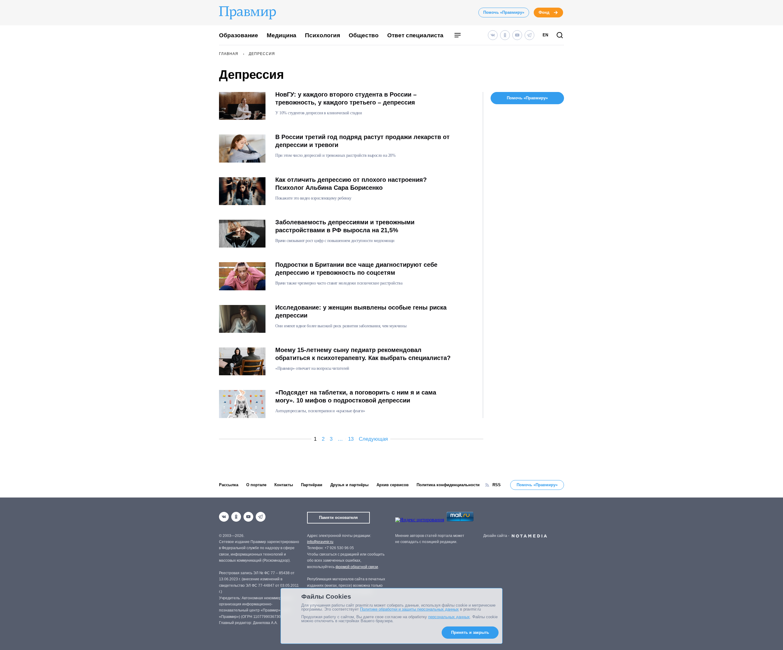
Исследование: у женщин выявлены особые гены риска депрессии (361, 311)
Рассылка (228, 485)
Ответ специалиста (415, 35)
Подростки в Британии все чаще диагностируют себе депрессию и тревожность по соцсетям (356, 268)
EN (545, 35)
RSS (496, 485)
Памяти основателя (338, 517)
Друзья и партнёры (349, 485)
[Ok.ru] (505, 35)
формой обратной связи (357, 567)
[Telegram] (529, 35)
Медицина (281, 35)
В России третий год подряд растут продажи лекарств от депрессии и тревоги (362, 141)
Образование (238, 35)
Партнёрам (311, 485)
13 (351, 439)
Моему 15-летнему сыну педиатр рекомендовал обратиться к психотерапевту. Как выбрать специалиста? (363, 354)
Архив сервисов (393, 485)
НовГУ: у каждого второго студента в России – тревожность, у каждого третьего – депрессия (346, 98)
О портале (256, 485)
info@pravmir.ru (320, 542)
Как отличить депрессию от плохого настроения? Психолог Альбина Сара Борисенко (351, 183)
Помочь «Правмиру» (503, 12)
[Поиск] (559, 35)
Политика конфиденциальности (448, 485)
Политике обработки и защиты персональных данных (409, 609)
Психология (322, 35)
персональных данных (449, 617)
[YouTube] (517, 35)
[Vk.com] (493, 35)
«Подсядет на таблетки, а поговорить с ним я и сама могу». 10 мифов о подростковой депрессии (355, 396)
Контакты (283, 485)
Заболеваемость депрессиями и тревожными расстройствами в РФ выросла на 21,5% (344, 226)
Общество (364, 35)
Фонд (544, 12)
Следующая (373, 439)
